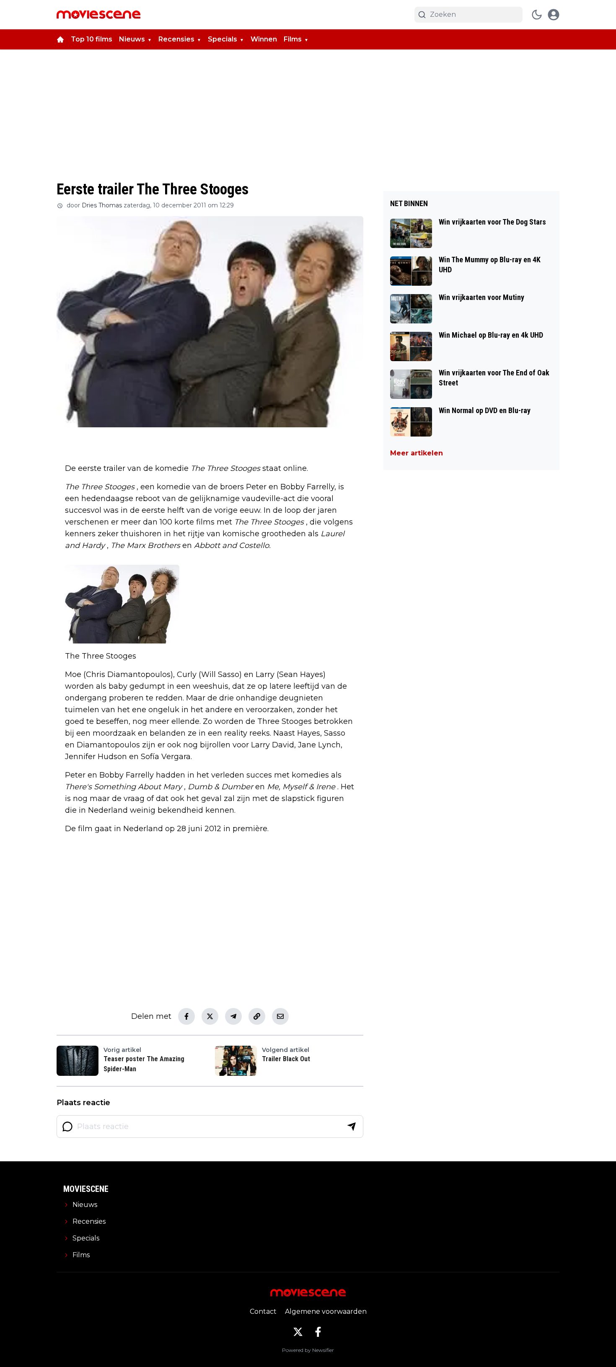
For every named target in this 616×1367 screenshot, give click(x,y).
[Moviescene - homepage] (98, 14)
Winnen (264, 39)
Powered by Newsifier (308, 1350)
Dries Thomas (102, 205)
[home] (60, 39)
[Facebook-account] (318, 1332)
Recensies (176, 39)
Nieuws (132, 39)
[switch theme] (537, 15)
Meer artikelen (416, 453)
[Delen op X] (210, 1016)
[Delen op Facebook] (186, 1016)
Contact (263, 1311)
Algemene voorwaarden (326, 1311)
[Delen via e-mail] (280, 1016)
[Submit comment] (352, 1126)
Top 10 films (91, 39)
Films (293, 39)
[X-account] (298, 1332)
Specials (222, 39)
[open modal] (553, 15)
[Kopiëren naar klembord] (256, 1016)
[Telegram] (233, 1016)
